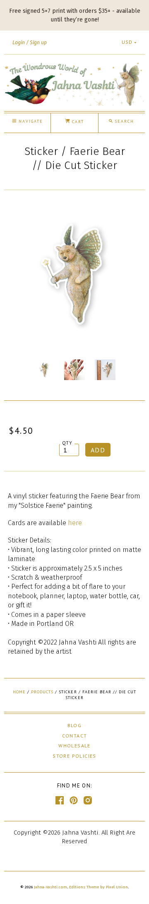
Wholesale (74, 745)
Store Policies (74, 756)
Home (19, 692)
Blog (74, 725)
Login (18, 42)
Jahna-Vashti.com (50, 887)
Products (42, 692)
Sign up (38, 42)
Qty (67, 443)
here (75, 523)
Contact (74, 736)
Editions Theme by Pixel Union (98, 887)
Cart (77, 121)
